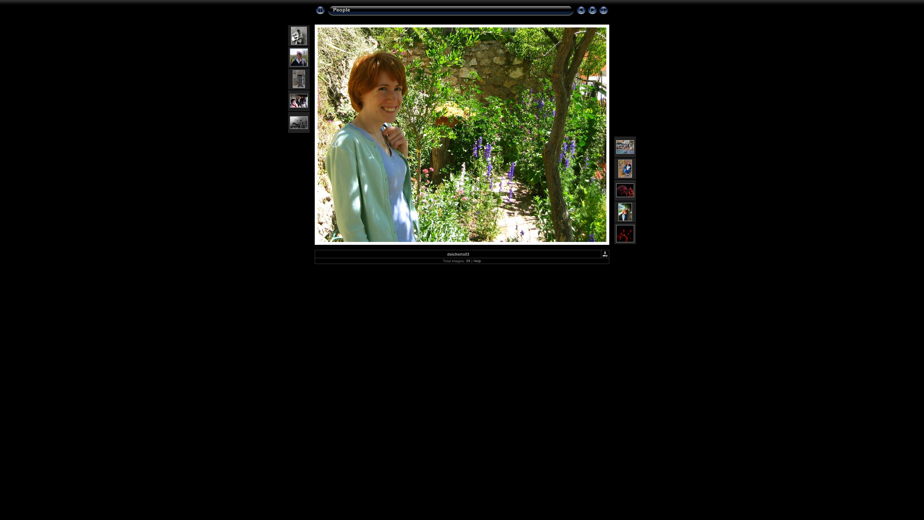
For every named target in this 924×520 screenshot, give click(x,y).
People (341, 10)
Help (477, 261)
